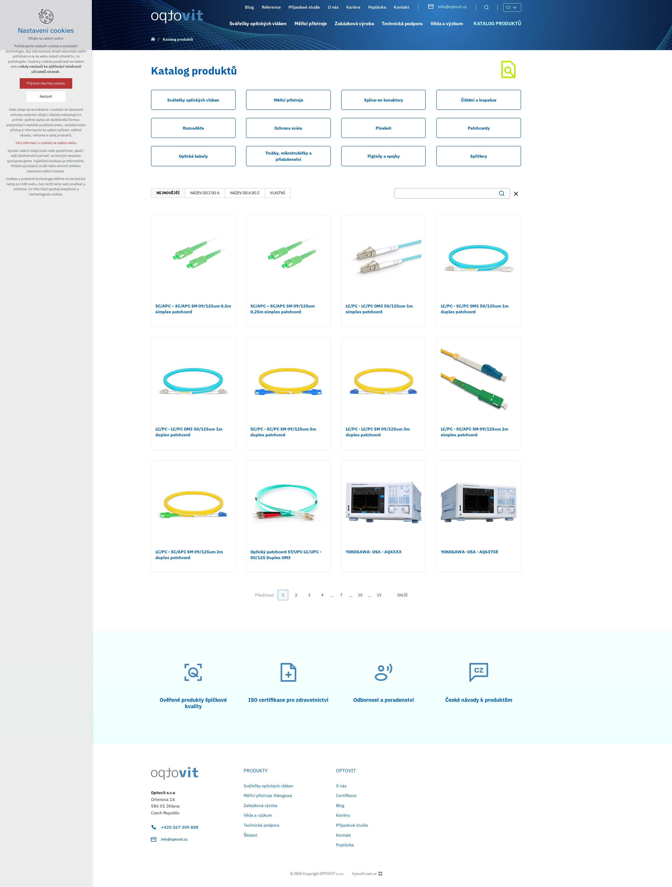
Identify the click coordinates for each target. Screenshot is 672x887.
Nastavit (46, 96)
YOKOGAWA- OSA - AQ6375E (469, 551)
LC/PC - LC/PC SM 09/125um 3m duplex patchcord (378, 431)
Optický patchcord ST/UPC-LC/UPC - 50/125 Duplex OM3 (285, 554)
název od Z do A (204, 192)
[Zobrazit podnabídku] (514, 7)
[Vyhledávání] (486, 7)
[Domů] (154, 38)
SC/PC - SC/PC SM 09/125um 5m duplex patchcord (283, 431)
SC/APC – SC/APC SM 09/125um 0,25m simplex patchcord (282, 308)
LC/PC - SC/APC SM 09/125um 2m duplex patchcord (189, 554)
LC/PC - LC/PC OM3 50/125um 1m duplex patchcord (188, 431)
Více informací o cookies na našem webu (45, 143)
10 (360, 595)
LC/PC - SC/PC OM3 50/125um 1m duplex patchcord (474, 308)
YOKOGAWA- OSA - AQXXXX (374, 551)
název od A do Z (244, 192)
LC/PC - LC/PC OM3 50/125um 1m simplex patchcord (379, 308)
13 (379, 595)
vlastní (277, 192)
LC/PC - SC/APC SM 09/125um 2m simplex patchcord (474, 431)
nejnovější (168, 192)
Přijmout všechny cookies (46, 83)
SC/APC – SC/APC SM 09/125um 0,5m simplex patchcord (193, 308)
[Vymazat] (516, 193)
